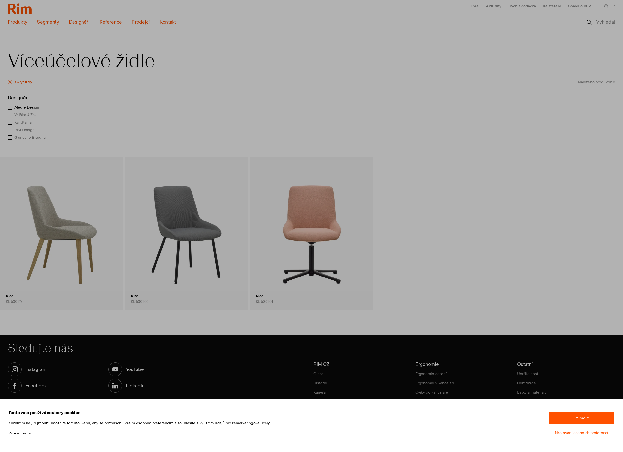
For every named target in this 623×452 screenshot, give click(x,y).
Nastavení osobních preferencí (581, 432)
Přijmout (581, 418)
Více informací (21, 433)
